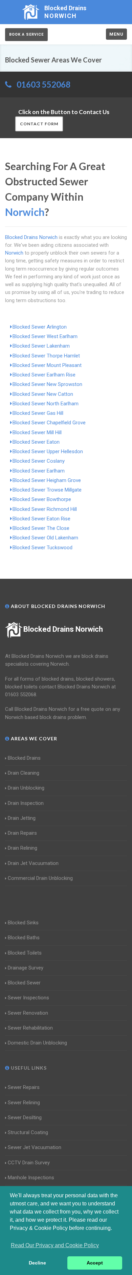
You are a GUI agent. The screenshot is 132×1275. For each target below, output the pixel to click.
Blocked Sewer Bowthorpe (42, 499)
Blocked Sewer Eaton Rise (41, 519)
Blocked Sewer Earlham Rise (44, 375)
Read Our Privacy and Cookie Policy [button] (55, 1245)
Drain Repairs (22, 833)
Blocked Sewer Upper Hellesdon (48, 451)
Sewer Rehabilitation (30, 1028)
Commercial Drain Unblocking (40, 878)
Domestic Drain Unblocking (37, 1043)
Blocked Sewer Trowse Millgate (47, 490)
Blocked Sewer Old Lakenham (45, 538)
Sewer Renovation (28, 1013)
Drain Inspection (26, 803)
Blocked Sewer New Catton (43, 394)
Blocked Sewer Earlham (39, 471)
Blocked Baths (24, 938)
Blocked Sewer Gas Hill (38, 413)
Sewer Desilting (25, 1117)
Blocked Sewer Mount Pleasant (47, 365)
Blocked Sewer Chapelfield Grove (49, 423)
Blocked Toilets (25, 953)
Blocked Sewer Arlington (40, 327)
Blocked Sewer (24, 983)
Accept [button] (95, 1262)
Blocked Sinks (23, 923)
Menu (116, 34)
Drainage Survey (25, 968)
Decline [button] (37, 1262)
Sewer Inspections (28, 998)
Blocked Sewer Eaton (36, 442)
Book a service (26, 34)
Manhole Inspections (31, 1178)
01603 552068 (43, 84)
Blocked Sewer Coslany (39, 461)
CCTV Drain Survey (29, 1163)
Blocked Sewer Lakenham (41, 346)
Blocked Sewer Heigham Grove (47, 480)
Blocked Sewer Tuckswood (42, 547)
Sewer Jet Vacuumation (34, 1147)
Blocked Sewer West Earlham (45, 336)
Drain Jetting (22, 818)
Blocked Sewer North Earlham (46, 404)
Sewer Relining (24, 1103)
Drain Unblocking (26, 788)
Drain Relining (22, 848)
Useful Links (28, 1068)
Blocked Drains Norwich (63, 629)
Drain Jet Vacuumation (33, 863)
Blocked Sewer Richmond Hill (45, 509)
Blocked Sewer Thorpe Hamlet (46, 356)
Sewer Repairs (24, 1087)
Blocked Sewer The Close (41, 528)
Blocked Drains (24, 758)
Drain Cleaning (23, 773)
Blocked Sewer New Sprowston (47, 384)
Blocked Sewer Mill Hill (37, 432)
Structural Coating (28, 1132)
